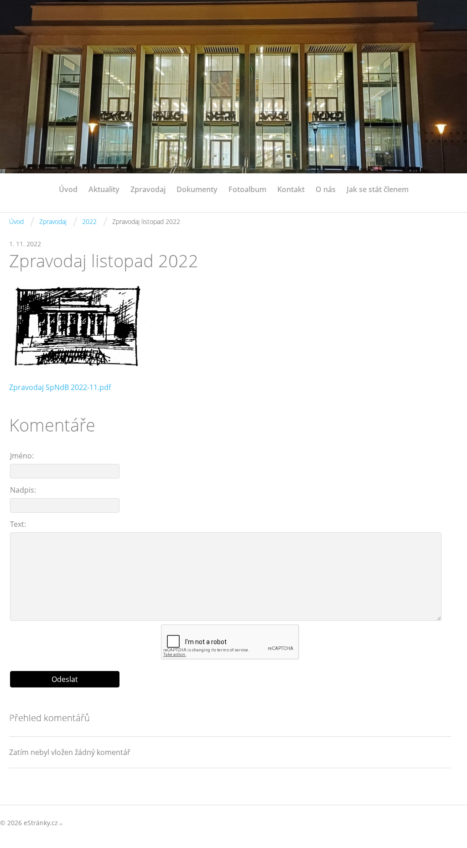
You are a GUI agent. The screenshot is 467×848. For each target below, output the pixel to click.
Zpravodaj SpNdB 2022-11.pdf (60, 387)
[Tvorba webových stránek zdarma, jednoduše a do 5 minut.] (61, 823)
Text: (18, 524)
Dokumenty (197, 189)
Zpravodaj (148, 189)
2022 (89, 221)
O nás (326, 189)
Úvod (68, 189)
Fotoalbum (247, 189)
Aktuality (103, 189)
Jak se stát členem (378, 189)
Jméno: (22, 456)
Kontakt (291, 189)
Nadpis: (23, 490)
